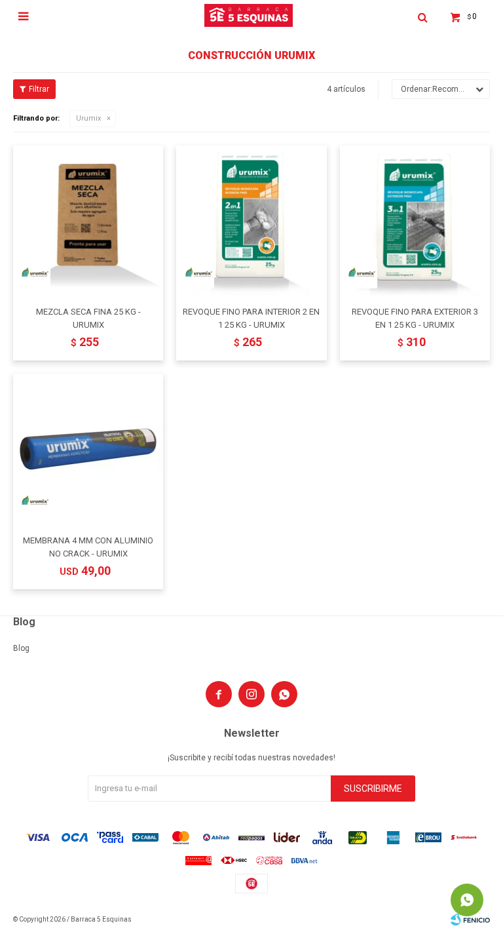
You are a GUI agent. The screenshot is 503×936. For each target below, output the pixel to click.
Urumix (88, 118)
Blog (21, 648)
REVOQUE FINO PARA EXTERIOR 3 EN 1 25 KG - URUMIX (415, 318)
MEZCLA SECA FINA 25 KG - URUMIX (88, 318)
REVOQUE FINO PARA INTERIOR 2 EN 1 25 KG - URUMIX (251, 318)
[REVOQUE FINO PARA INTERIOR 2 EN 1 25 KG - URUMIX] (251, 221)
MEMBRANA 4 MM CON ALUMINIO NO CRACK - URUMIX (88, 547)
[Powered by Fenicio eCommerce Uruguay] (470, 919)
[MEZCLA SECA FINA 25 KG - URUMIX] (88, 221)
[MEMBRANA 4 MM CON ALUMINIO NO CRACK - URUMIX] (88, 449)
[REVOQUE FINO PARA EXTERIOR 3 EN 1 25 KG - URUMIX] (415, 221)
